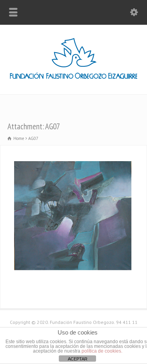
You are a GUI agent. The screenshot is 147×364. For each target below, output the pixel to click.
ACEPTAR (77, 359)
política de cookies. (102, 351)
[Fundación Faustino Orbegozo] (73, 77)
